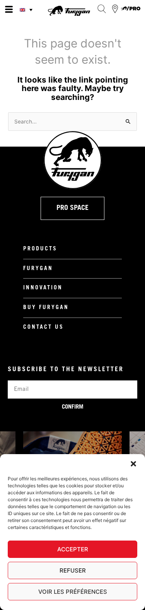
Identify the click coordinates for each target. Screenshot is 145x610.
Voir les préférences (72, 591)
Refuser (73, 570)
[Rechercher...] (101, 9)
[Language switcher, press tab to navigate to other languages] (27, 10)
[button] (133, 464)
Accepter (72, 549)
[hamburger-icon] (8, 9)
